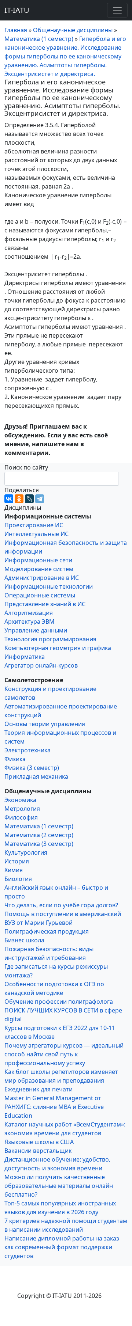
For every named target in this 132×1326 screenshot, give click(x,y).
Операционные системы (39, 595)
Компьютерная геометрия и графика (57, 648)
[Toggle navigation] (117, 10)
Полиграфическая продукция (46, 931)
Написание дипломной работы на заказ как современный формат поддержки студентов (61, 1247)
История (16, 861)
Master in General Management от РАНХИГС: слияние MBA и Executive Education (54, 1107)
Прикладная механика (36, 776)
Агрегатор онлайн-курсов (41, 665)
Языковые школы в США (39, 1142)
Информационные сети (38, 560)
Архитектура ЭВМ (29, 622)
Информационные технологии (48, 586)
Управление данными (35, 630)
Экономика (20, 800)
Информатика (24, 657)
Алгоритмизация (28, 613)
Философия (21, 817)
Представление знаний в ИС (44, 604)
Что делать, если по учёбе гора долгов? (61, 905)
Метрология (22, 809)
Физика (15, 759)
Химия (13, 870)
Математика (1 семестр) (38, 826)
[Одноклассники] (19, 498)
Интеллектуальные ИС (36, 534)
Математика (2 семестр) (38, 835)
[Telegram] (39, 498)
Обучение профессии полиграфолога (58, 1002)
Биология (18, 879)
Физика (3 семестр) (31, 768)
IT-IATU (16, 10)
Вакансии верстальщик (38, 1151)
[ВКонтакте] (8, 498)
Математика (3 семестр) (38, 844)
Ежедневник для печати (38, 1089)
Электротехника (27, 750)
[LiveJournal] (29, 498)
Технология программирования (50, 639)
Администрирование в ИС (41, 578)
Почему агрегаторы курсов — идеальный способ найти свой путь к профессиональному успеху (64, 1054)
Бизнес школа (24, 940)
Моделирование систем (38, 569)
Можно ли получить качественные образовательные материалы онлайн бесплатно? (58, 1185)
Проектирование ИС (33, 525)
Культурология (25, 852)
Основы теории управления (44, 724)
